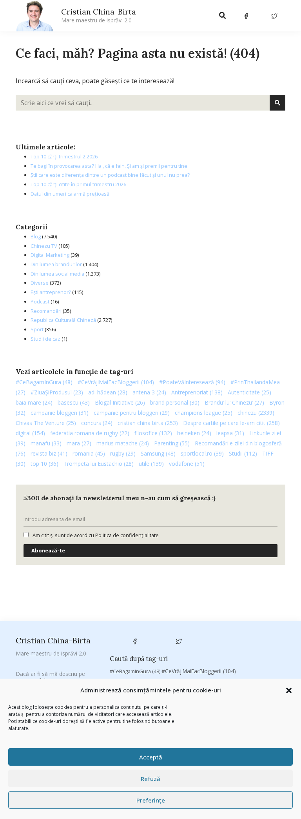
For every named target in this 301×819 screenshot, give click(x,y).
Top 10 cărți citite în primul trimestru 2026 (78, 184)
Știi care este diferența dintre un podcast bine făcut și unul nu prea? (110, 174)
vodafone (187, 463)
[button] (289, 690)
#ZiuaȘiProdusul (57, 392)
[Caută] (277, 103)
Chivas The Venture (46, 423)
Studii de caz (45, 338)
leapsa (230, 433)
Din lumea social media (57, 273)
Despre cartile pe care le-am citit (231, 423)
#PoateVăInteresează (192, 382)
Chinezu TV (44, 245)
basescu (74, 402)
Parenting (172, 443)
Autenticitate (249, 392)
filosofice (153, 433)
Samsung (158, 453)
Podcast (40, 301)
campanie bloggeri (60, 412)
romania (89, 453)
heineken (194, 433)
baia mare (34, 402)
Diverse (40, 282)
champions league (203, 412)
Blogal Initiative (120, 402)
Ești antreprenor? (51, 292)
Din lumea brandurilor (56, 264)
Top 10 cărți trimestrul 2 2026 (64, 156)
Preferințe (150, 800)
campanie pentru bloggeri (132, 412)
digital (30, 433)
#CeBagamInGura (44, 382)
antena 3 (149, 392)
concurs (96, 423)
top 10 (44, 463)
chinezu (256, 412)
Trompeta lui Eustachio (98, 463)
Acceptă (150, 757)
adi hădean (107, 392)
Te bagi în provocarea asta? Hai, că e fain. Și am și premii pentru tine (109, 165)
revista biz (49, 453)
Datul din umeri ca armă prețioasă (70, 193)
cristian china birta (148, 423)
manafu (46, 443)
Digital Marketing (50, 254)
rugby (123, 453)
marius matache (122, 443)
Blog (36, 236)
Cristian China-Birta (98, 15)
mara (79, 443)
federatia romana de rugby (89, 433)
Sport (37, 329)
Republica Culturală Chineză (63, 319)
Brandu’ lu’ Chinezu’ (234, 402)
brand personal (174, 402)
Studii (243, 453)
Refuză (150, 779)
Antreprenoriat (197, 392)
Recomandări (46, 310)
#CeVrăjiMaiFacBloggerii (116, 382)
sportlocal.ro (202, 453)
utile (151, 463)
